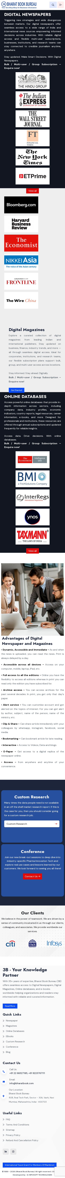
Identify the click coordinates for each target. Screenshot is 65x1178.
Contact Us (31, 876)
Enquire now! (12, 68)
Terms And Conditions (17, 1124)
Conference (12, 1046)
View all (32, 190)
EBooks (9, 1036)
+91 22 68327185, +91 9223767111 (27, 1073)
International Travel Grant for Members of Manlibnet (29, 1165)
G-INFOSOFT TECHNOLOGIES (39, 1175)
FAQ (8, 1119)
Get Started (16, 390)
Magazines (11, 1025)
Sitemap (10, 1129)
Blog (8, 1052)
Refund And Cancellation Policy (22, 1140)
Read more (10, 1006)
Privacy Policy (13, 1135)
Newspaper (12, 1020)
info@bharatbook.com (21, 1083)
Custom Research (16, 823)
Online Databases (15, 1031)
